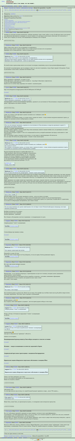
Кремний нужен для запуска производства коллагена (16, 28)
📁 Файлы (19, 437)
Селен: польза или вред (10, 23)
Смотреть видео (14, 226)
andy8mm (13, 14)
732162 (17, 298)
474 (54, 10)
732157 (16, 284)
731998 (14, 140)
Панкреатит (8, 30)
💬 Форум (15, 437)
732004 (17, 192)
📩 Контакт (24, 437)
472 (48, 10)
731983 (17, 45)
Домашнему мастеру (27, 8)
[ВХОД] (3, 1)
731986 (17, 77)
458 (10, 10)
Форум (6, 8)
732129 (16, 262)
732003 (14, 168)
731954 (16, 247)
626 (69, 10)
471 (45, 10)
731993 (17, 122)
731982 (14, 32)
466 (32, 10)
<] (4, 10)
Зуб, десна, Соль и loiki (10, 24)
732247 (16, 323)
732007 (17, 204)
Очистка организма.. (9, 20)
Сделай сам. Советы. (14, 8)
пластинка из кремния (9, 26)
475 (56, 10)
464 (26, 10)
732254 (15, 394)
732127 (16, 245)
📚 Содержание (9, 437)
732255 (17, 411)
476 (59, 10)
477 (62, 10)
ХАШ (28, 28)
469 (40, 10)
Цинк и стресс (8, 25)
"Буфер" (6, 29)
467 (35, 10)
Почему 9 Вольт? (23, 22)
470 (43, 10)
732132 (17, 271)
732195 (15, 305)
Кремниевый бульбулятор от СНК (12, 22)
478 (65, 10)
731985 (14, 54)
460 (15, 10)
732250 (15, 367)
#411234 (21, 16)
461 (18, 10)
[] (6, 19)
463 (24, 10)
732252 (17, 387)
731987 (14, 87)
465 (29, 10)
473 (51, 10)
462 (21, 10)
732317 (16, 422)
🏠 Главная (2, 437)
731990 (17, 112)
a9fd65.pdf (8, 163)
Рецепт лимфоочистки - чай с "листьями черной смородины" (17, 21)
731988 (14, 96)
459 (13, 10)
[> (37, 11)
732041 (16, 220)
